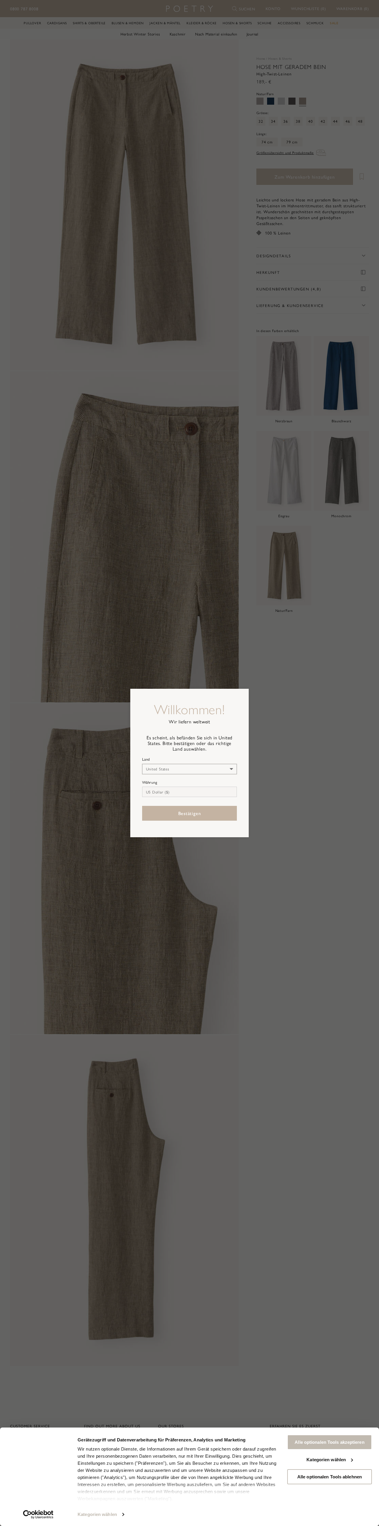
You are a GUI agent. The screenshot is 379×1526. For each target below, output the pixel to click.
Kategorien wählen (97, 1514)
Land (146, 759)
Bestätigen (189, 813)
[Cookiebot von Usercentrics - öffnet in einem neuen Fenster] (38, 1514)
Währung (149, 782)
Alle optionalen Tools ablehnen (329, 1476)
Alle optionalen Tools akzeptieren (329, 1442)
